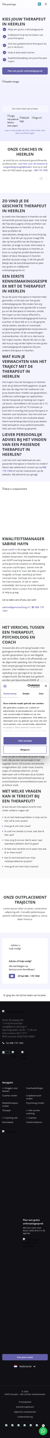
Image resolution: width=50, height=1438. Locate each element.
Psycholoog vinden (35, 1103)
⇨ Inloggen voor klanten (10, 1089)
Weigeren (25, 750)
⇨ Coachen (31, 1117)
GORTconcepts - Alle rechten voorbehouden (25, 1394)
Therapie (6, 1110)
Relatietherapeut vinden (10, 1104)
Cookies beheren (34, 1122)
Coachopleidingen (34, 1088)
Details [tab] (26, 693)
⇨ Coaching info (10, 1117)
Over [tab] (41, 693)
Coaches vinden (9, 1095)
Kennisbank (7, 1122)
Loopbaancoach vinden (33, 1097)
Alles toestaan (25, 740)
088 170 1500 (41, 170)
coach (11, 549)
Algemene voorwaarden (25, 1412)
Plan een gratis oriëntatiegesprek (25, 70)
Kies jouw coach (25, 1357)
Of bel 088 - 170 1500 (29, 976)
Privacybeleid (25, 1402)
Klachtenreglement (25, 1407)
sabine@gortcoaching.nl (15, 607)
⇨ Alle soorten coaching (33, 1112)
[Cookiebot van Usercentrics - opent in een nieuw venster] (29, 686)
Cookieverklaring (25, 1416)
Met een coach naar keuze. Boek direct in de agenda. (34, 1230)
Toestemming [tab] (9, 693)
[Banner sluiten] (46, 686)
